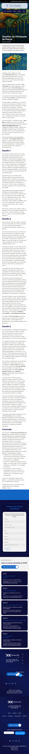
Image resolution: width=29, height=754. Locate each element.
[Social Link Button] (6, 683)
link (11, 81)
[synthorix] (12, 655)
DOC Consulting (7, 416)
